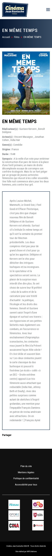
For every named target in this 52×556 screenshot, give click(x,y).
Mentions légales (26, 472)
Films (16, 37)
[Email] (23, 440)
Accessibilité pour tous (26, 484)
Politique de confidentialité (26, 478)
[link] (17, 458)
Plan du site (26, 466)
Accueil (6, 37)
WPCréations (32, 551)
